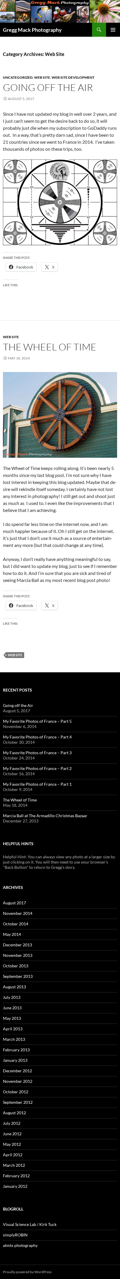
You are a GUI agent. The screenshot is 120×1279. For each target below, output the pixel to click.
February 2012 (16, 1175)
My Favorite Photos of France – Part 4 (37, 736)
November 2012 (17, 1081)
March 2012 (14, 1165)
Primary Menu (113, 30)
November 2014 (17, 913)
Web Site (42, 77)
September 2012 (18, 1102)
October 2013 (15, 965)
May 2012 (12, 1144)
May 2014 (12, 934)
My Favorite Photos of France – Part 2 (37, 768)
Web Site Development (73, 77)
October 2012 (15, 1091)
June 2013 (12, 1007)
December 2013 (17, 944)
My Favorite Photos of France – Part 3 (37, 752)
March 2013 (14, 1039)
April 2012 (12, 1154)
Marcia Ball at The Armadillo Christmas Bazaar (45, 815)
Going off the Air (48, 87)
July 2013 (11, 997)
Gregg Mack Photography (32, 30)
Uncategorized (18, 77)
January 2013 (15, 1060)
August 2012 (14, 1112)
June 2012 (12, 1133)
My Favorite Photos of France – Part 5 (37, 721)
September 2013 (18, 976)
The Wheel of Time (49, 347)
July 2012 (11, 1123)
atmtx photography (20, 1245)
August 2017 (14, 902)
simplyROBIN (15, 1234)
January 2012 (15, 1186)
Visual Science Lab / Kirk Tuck (30, 1224)
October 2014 (15, 923)
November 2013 (17, 955)
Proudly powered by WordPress (27, 1272)
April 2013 (12, 1028)
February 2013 (16, 1049)
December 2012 (17, 1070)
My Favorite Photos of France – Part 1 (37, 784)
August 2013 (14, 986)
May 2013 (12, 1018)
